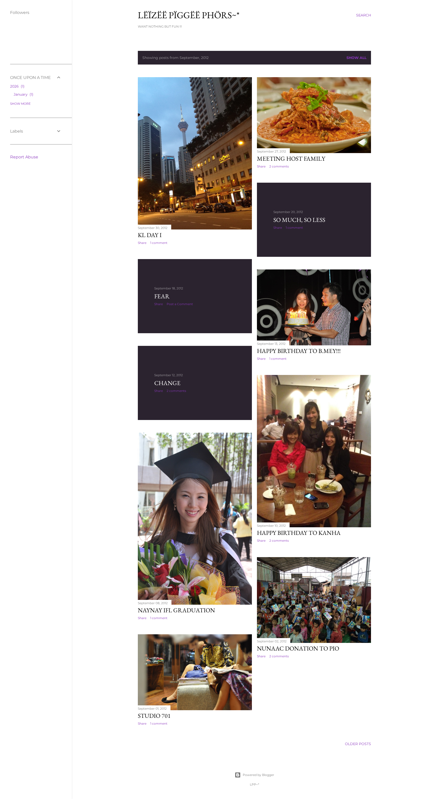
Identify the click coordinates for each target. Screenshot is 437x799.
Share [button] (142, 243)
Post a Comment (180, 304)
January (23, 94)
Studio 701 (154, 716)
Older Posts (358, 744)
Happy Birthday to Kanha (299, 533)
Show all (356, 57)
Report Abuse (24, 157)
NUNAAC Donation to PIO (298, 648)
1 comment (158, 243)
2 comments (279, 166)
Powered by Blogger (258, 775)
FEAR (161, 296)
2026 (16, 86)
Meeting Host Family (291, 158)
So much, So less (299, 220)
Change (167, 383)
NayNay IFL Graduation (176, 610)
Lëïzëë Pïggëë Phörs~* (188, 15)
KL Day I (150, 235)
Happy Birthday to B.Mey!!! (299, 351)
